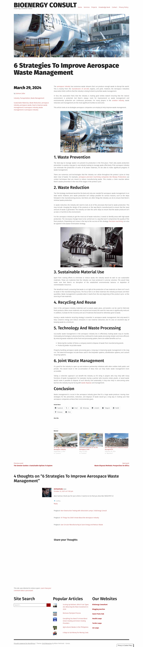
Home (80, 7)
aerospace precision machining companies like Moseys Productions (102, 177)
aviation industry (118, 100)
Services (87, 7)
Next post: (111, 464)
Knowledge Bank (104, 7)
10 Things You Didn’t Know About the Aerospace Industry (80, 518)
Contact (114, 7)
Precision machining (116, 221)
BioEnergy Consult (45, 5)
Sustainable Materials (21, 103)
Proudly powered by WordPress (24, 643)
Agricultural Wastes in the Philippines (75, 627)
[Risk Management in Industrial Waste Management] (116, 440)
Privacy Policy (123, 7)
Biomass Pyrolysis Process (72, 613)
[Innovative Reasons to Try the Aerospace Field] (91, 440)
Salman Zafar (20, 93)
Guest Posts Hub (98, 614)
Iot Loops (95, 628)
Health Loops (97, 618)
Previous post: (33, 464)
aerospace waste (26, 105)
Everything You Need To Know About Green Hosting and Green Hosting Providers (75, 621)
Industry (16, 98)
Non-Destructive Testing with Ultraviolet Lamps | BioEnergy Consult (84, 511)
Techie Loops (97, 623)
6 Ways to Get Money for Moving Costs (75, 632)
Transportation (25, 98)
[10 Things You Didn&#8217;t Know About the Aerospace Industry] (65, 440)
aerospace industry (63, 86)
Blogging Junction (98, 609)
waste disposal (86, 383)
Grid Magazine (47, 643)
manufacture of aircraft (80, 89)
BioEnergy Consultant (99, 604)
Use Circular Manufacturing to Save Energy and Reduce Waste (82, 525)
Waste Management (37, 98)
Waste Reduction (35, 103)
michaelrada (58, 489)
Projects (94, 7)
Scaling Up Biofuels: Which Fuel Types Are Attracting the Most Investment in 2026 (76, 607)
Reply (56, 504)
